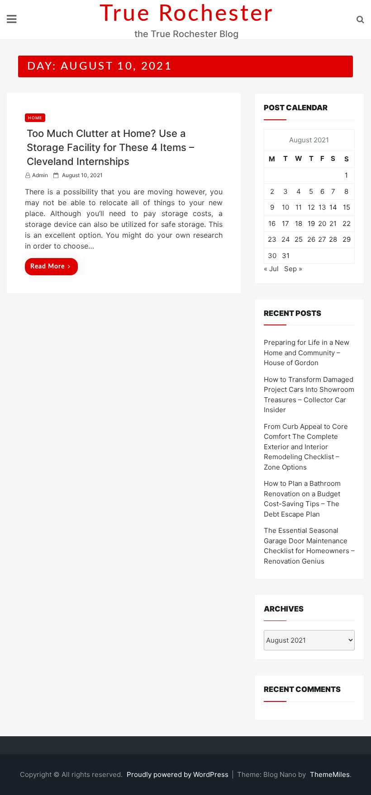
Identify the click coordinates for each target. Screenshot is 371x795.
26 (311, 239)
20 (322, 223)
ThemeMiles (330, 774)
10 (285, 207)
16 (272, 223)
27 (322, 239)
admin (40, 175)
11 (298, 207)
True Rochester (187, 14)
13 (322, 207)
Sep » (293, 268)
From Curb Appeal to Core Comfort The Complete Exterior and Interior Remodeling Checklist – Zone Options (306, 446)
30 (272, 255)
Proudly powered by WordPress (178, 774)
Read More (47, 266)
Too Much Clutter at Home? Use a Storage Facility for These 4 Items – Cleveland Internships (110, 147)
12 (311, 207)
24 (285, 239)
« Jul (271, 268)
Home (35, 117)
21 (333, 223)
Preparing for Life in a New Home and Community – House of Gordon (306, 352)
